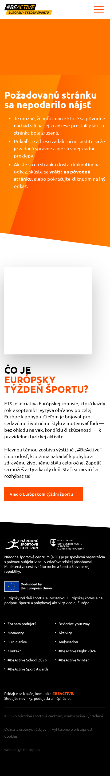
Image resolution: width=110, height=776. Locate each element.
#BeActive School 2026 (27, 659)
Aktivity (65, 632)
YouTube (9, 683)
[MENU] (99, 9)
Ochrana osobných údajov (25, 729)
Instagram (27, 683)
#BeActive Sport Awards (27, 668)
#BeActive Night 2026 (77, 650)
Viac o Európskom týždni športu (41, 494)
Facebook (43, 683)
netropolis (31, 749)
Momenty (15, 632)
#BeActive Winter (73, 659)
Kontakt (14, 650)
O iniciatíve (17, 641)
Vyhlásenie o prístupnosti (72, 729)
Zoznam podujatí (21, 623)
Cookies (11, 736)
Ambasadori (68, 641)
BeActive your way (74, 623)
